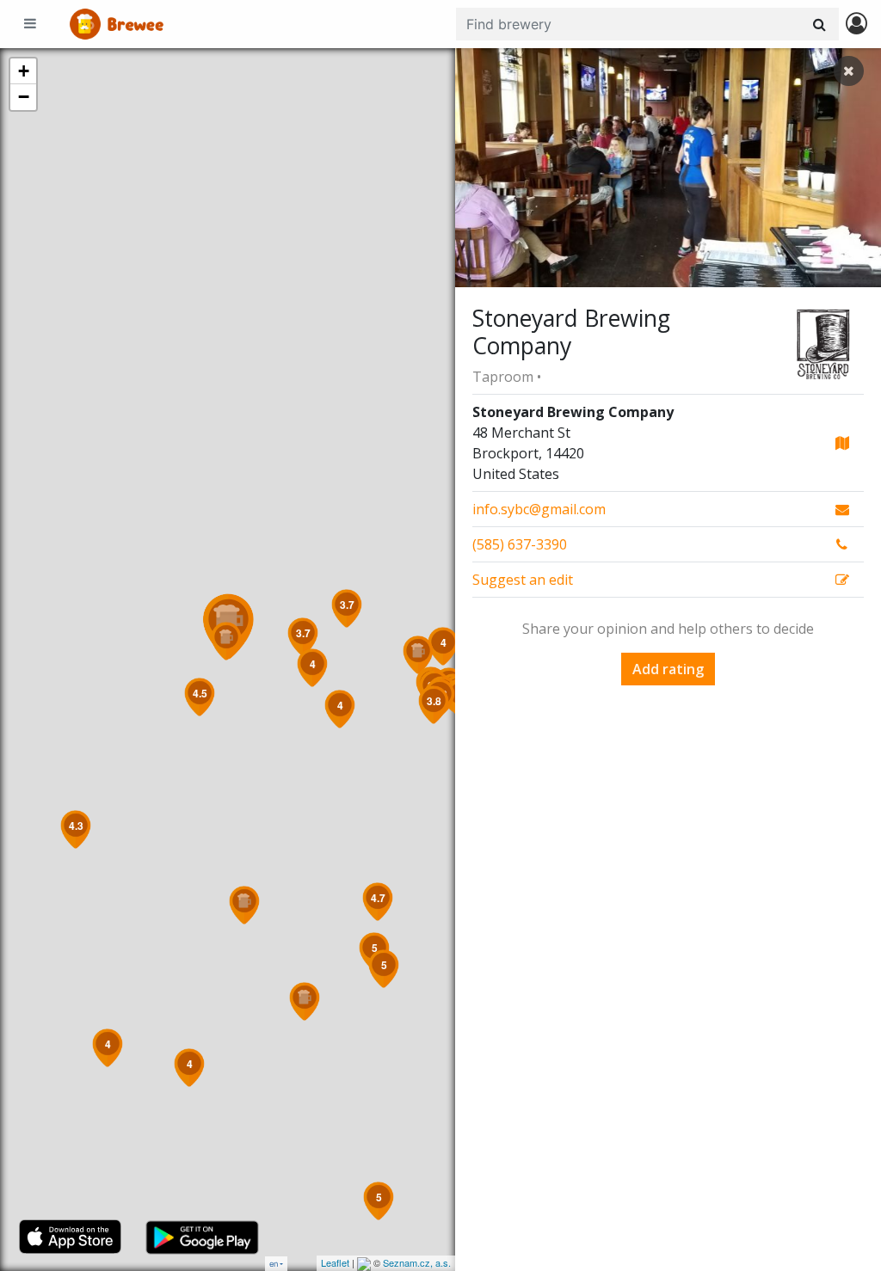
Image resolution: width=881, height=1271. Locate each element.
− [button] (23, 96)
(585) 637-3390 (519, 544)
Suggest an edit (522, 579)
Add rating (668, 669)
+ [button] (23, 71)
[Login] (856, 24)
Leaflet (335, 1262)
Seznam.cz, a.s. (417, 1262)
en (273, 1263)
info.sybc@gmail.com (539, 509)
